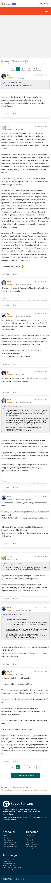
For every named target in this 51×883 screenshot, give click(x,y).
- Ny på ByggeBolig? (10, 844)
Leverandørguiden (32, 844)
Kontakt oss (7, 861)
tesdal (9, 557)
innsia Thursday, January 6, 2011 (13, 82)
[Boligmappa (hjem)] (8, 3)
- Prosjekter (7, 838)
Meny (46, 3)
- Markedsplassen (9, 842)
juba (8, 75)
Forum (5, 835)
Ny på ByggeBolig (9, 863)
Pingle (9, 282)
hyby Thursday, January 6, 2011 (12, 407)
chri (8, 127)
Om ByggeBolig (8, 859)
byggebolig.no (27, 817)
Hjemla (28, 838)
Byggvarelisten (31, 847)
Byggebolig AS (17, 879)
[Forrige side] (34, 68)
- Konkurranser (8, 840)
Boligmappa (30, 835)
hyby (9, 314)
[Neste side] (39, 68)
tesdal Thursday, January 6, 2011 (13, 614)
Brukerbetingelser (9, 865)
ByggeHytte (30, 842)
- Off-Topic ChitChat (10, 847)
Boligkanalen (30, 840)
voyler (9, 672)
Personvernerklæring (10, 870)
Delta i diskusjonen (25, 775)
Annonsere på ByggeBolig (12, 868)
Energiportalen (31, 849)
